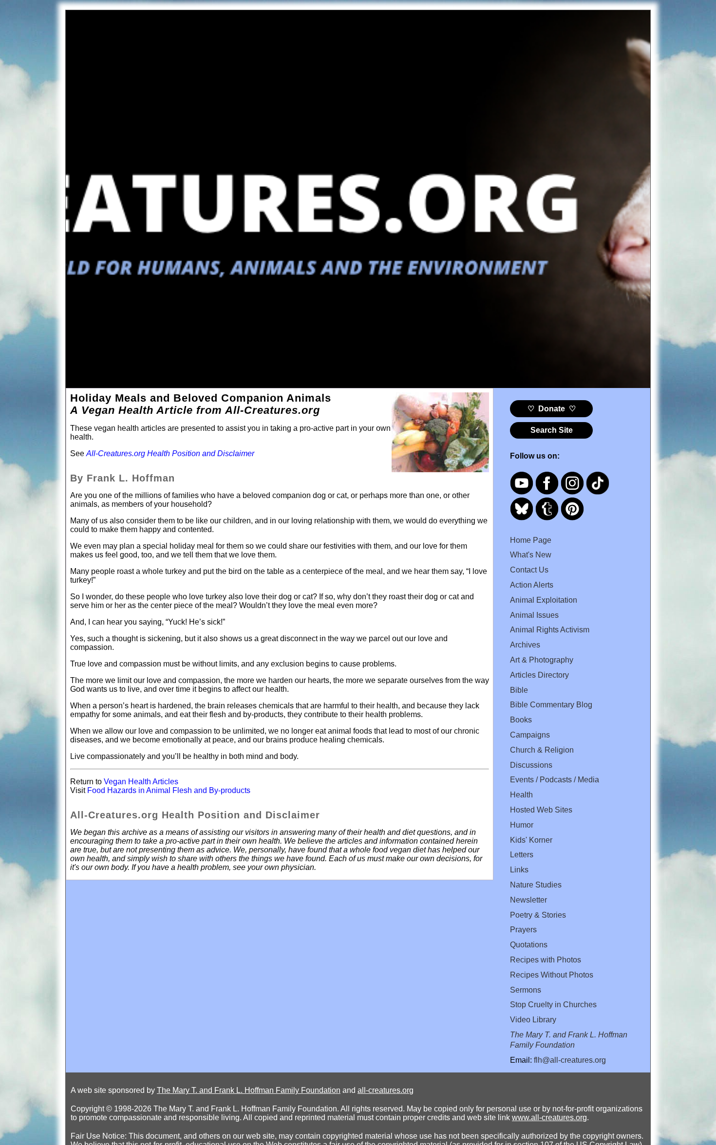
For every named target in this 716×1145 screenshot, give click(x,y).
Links (519, 870)
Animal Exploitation (543, 600)
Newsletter (528, 900)
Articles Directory (539, 675)
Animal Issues (534, 615)
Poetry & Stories (538, 915)
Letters (521, 854)
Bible (519, 690)
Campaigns (530, 735)
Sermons (525, 990)
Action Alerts (531, 585)
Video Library (533, 1020)
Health (521, 795)
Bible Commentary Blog (551, 705)
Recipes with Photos (545, 960)
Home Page (530, 540)
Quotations (528, 945)
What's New (530, 555)
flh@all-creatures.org (570, 1060)
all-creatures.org (386, 1090)
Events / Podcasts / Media (554, 780)
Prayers (523, 929)
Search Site (551, 430)
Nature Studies (536, 885)
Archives (525, 645)
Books (521, 720)
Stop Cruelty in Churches (553, 1004)
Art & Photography (541, 660)
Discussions (531, 765)
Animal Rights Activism (549, 630)
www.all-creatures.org (549, 1117)
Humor (521, 825)
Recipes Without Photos (551, 975)
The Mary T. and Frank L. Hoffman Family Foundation (248, 1090)
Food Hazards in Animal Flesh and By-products (168, 790)
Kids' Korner (531, 840)
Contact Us (529, 570)
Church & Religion (542, 750)
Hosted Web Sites (541, 810)
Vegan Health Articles (141, 781)
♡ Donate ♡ (552, 409)
